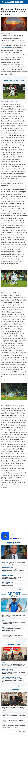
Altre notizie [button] (22, 589)
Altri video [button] (23, 686)
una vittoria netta (6, 48)
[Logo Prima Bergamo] (14, 2)
